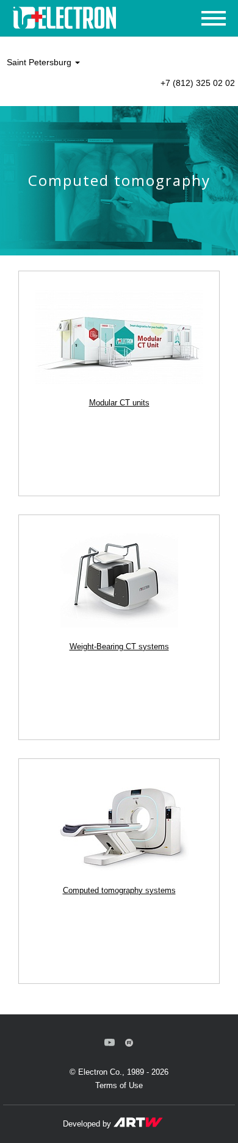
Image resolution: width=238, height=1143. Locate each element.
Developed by (88, 1123)
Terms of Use (119, 1085)
